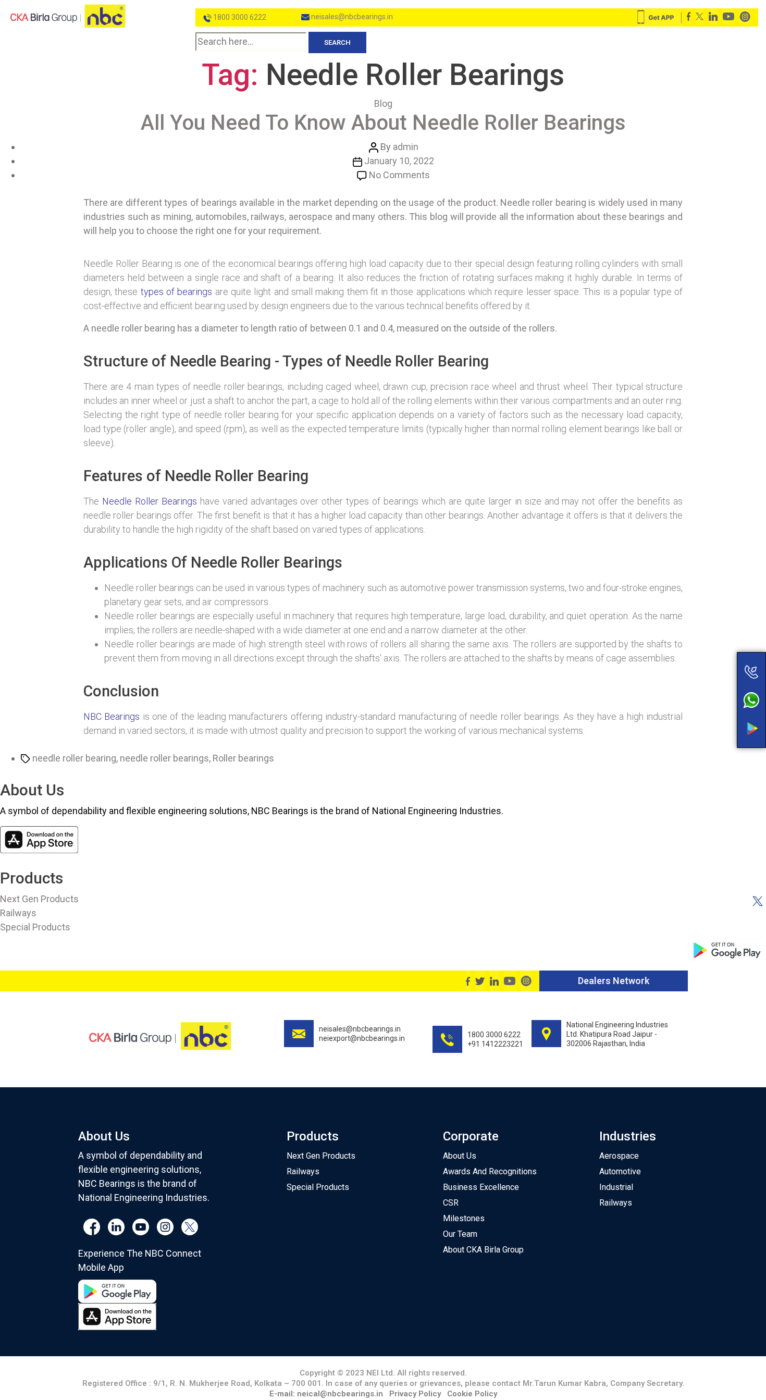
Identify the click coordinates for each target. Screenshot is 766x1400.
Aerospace (619, 1156)
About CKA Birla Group (483, 1250)
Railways (18, 912)
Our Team (460, 1234)
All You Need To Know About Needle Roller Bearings (383, 122)
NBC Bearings (111, 716)
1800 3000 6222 (239, 17)
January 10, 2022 (399, 160)
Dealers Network (613, 980)
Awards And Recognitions (490, 1171)
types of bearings (177, 291)
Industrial (616, 1187)
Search (337, 42)
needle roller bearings (164, 758)
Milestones (464, 1218)
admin (405, 146)
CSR (451, 1203)
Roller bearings (243, 758)
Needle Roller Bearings (149, 501)
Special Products (35, 927)
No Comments (399, 174)
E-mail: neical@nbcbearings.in (326, 1393)
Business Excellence (481, 1187)
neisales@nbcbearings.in (351, 17)
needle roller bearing (74, 758)
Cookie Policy (472, 1393)
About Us (459, 1156)
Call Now (710, 649)
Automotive (620, 1171)
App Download (710, 708)
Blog (383, 103)
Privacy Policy (415, 1393)
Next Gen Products (39, 898)
